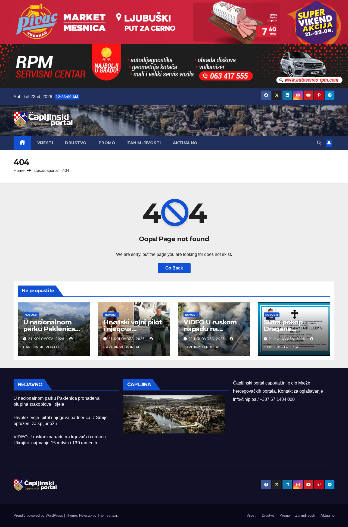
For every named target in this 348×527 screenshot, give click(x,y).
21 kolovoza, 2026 (47, 339)
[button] (319, 143)
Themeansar (107, 515)
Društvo (76, 142)
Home (19, 170)
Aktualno (185, 142)
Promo (107, 142)
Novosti (31, 314)
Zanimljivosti (144, 142)
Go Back (174, 268)
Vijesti (45, 142)
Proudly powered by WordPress (39, 515)
